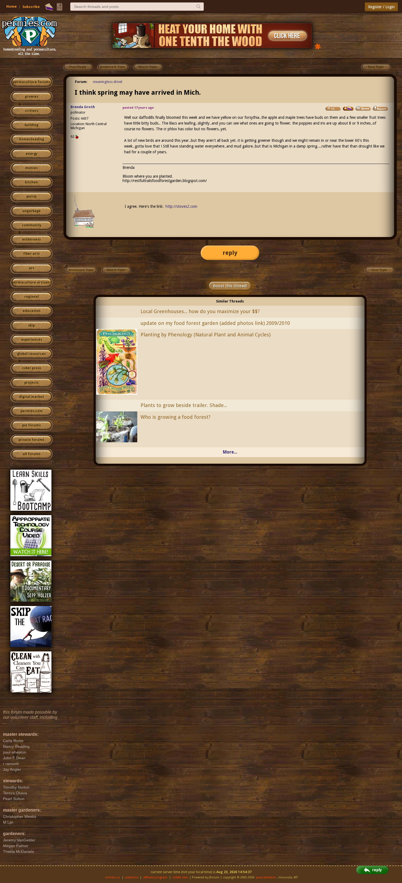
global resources (31, 354)
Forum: (81, 82)
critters (31, 111)
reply (230, 252)
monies (31, 168)
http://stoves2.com (181, 206)
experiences (31, 340)
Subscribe (31, 7)
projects (31, 383)
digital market (31, 397)
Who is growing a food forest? (176, 417)
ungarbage (31, 211)
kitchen (31, 182)
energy (31, 154)
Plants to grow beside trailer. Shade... (184, 405)
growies (31, 97)
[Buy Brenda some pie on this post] (348, 108)
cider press (31, 368)
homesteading (31, 139)
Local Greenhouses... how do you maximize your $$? (200, 311)
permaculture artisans (31, 282)
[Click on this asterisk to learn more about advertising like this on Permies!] (318, 46)
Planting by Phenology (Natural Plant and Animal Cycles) (205, 334)
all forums (31, 454)
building (31, 125)
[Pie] (49, 7)
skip (31, 325)
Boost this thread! (230, 285)
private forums (31, 440)
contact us (112, 877)
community (31, 225)
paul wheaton (266, 877)
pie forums (31, 425)
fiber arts (31, 254)
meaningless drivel (107, 82)
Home (11, 6)
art (31, 268)
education (31, 311)
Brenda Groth (83, 107)
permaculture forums (31, 82)
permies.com (32, 411)
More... (230, 452)
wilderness (31, 239)
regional (31, 297)
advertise (131, 877)
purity (32, 196)
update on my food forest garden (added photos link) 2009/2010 (215, 323)
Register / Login (381, 7)
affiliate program (155, 877)
